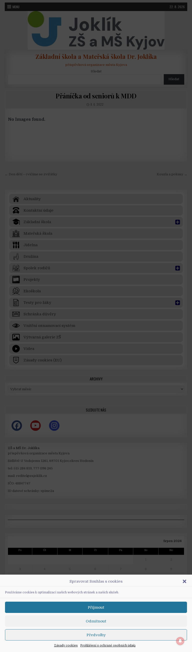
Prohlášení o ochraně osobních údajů (108, 645)
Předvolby (96, 635)
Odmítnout (96, 621)
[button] (184, 581)
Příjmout (96, 607)
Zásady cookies (66, 645)
